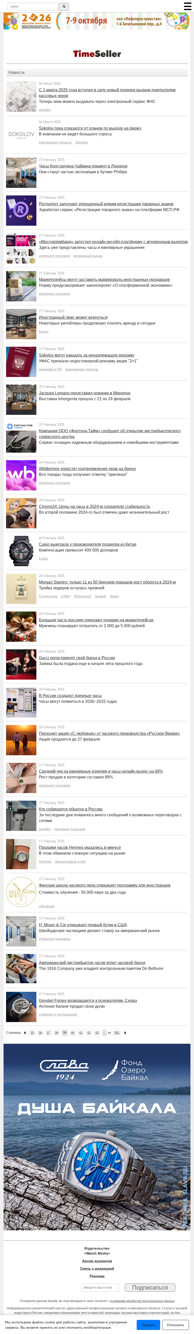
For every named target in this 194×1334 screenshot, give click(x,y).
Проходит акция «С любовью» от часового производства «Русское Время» (109, 733)
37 (48, 1032)
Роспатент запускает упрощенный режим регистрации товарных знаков (106, 204)
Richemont (82, 596)
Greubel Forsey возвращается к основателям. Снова (88, 1000)
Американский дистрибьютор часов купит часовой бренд (92, 963)
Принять (148, 1325)
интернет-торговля (54, 256)
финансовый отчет (70, 861)
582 (116, 1032)
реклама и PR (50, 369)
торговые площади (69, 829)
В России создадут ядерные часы (70, 695)
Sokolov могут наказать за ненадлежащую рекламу (86, 355)
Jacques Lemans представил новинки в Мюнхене (85, 393)
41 (81, 1032)
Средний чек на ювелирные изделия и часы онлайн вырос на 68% (101, 771)
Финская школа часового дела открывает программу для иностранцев (105, 885)
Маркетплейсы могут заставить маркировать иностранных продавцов (104, 279)
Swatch (100, 596)
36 (40, 1032)
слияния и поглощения (58, 1014)
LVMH (65, 596)
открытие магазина (54, 939)
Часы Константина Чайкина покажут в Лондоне (83, 166)
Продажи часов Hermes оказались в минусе (80, 847)
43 (97, 1032)
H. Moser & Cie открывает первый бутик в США (83, 925)
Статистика (48, 596)
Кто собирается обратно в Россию (71, 809)
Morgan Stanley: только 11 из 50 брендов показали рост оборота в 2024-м (107, 582)
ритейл (45, 110)
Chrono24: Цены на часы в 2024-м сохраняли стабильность (94, 506)
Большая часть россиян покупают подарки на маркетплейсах (96, 620)
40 (73, 1032)
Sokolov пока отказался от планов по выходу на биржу (90, 128)
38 (56, 1032)
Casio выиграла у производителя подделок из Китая (87, 544)
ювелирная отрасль (55, 142)
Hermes (45, 861)
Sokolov (81, 142)
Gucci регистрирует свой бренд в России (77, 658)
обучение (47, 906)
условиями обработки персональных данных (142, 1301)
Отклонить (175, 1325)
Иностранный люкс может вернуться (73, 317)
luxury (43, 331)
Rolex (114, 596)
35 (32, 1032)
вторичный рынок (88, 256)
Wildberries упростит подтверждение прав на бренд (87, 469)
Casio (43, 558)
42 (89, 1032)
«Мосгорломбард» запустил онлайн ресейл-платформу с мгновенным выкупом (113, 242)
